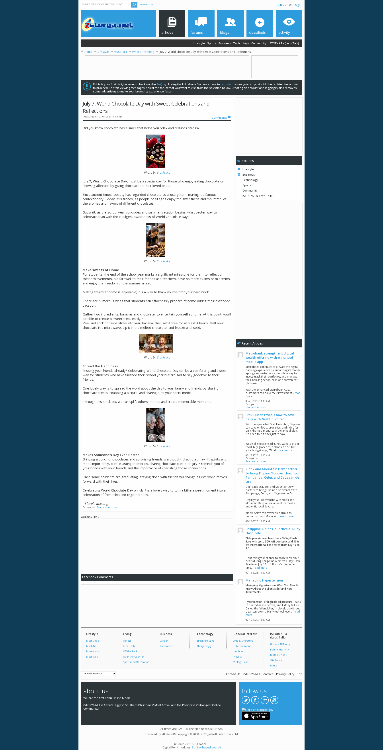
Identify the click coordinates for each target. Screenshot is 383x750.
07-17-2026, (258, 455)
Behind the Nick (279, 649)
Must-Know (93, 651)
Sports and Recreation (136, 662)
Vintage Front (241, 662)
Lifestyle (199, 43)
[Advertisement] (158, 546)
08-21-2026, (258, 401)
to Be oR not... (278, 654)
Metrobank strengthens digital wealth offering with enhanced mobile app (270, 357)
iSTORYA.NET (251, 674)
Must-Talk (92, 656)
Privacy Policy (285, 674)
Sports (211, 43)
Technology (241, 43)
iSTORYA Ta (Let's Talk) (284, 43)
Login (298, 4)
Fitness (127, 640)
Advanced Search (146, 4)
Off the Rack (130, 651)
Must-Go (91, 646)
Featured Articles (107, 507)
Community (258, 43)
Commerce (166, 646)
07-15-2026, (258, 572)
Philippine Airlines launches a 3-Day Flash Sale (273, 531)
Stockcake (163, 172)
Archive (268, 674)
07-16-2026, (258, 521)
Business (225, 43)
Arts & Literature (243, 640)
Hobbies (238, 651)
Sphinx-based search (206, 747)
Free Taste (129, 646)
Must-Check (93, 640)
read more (285, 450)
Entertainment (242, 646)
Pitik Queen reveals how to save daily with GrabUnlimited (270, 417)
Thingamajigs (204, 646)
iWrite (273, 665)
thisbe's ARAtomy (280, 644)
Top (299, 674)
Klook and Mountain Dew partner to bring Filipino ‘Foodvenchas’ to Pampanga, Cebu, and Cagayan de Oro (272, 475)
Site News (276, 660)
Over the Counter (133, 656)
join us (281, 4)
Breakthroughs (205, 640)
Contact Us (233, 674)
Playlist (237, 656)
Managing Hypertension (264, 580)
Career (164, 640)
